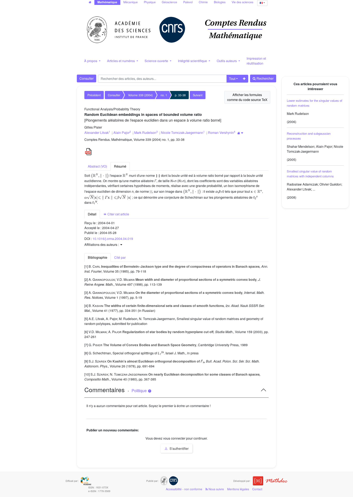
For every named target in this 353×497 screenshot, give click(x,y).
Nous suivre (216, 489)
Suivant (197, 95)
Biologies (220, 2)
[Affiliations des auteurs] (240, 133)
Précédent (94, 95)
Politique (140, 390)
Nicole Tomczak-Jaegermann (182, 132)
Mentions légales (238, 489)
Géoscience (169, 2)
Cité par (120, 257)
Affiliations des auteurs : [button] (102, 244)
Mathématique (107, 2)
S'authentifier (179, 448)
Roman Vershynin (221, 132)
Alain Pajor (121, 132)
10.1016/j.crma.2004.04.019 (113, 238)
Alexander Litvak (96, 132)
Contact (257, 489)
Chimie (203, 2)
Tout (232, 78)
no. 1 (164, 95)
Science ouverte (157, 60)
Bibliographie (97, 257)
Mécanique (130, 2)
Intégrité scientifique (193, 60)
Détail (92, 214)
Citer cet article (118, 214)
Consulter (86, 78)
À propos (91, 60)
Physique (150, 2)
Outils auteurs (227, 60)
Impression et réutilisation (256, 61)
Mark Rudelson (145, 132)
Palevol (188, 2)
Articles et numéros (121, 60)
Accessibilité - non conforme (184, 489)
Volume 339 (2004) (140, 95)
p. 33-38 (180, 95)
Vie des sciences (242, 2)
